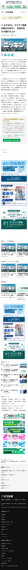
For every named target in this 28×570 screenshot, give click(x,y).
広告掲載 (3, 553)
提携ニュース (7, 459)
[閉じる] (25, 18)
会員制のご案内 (4, 548)
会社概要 (3, 514)
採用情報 (3, 519)
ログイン (23, 12)
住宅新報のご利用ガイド (6, 543)
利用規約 (16, 135)
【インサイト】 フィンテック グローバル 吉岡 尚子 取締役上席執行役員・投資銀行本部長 (8, 255)
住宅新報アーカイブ (5, 485)
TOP (2, 459)
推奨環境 (3, 546)
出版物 (2, 483)
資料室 (2, 556)
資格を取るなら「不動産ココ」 (8, 474)
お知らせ (3, 517)
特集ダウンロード (5, 479)
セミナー (3, 477)
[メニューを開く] (2, 12)
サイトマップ (4, 537)
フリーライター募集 (5, 561)
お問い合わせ (4, 534)
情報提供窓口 (4, 563)
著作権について (4, 529)
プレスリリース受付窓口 (6, 558)
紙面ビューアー (4, 488)
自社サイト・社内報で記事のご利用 (9, 565)
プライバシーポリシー (6, 524)
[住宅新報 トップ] (8, 12)
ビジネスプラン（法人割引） (7, 551)
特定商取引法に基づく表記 (7, 522)
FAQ (2, 532)
